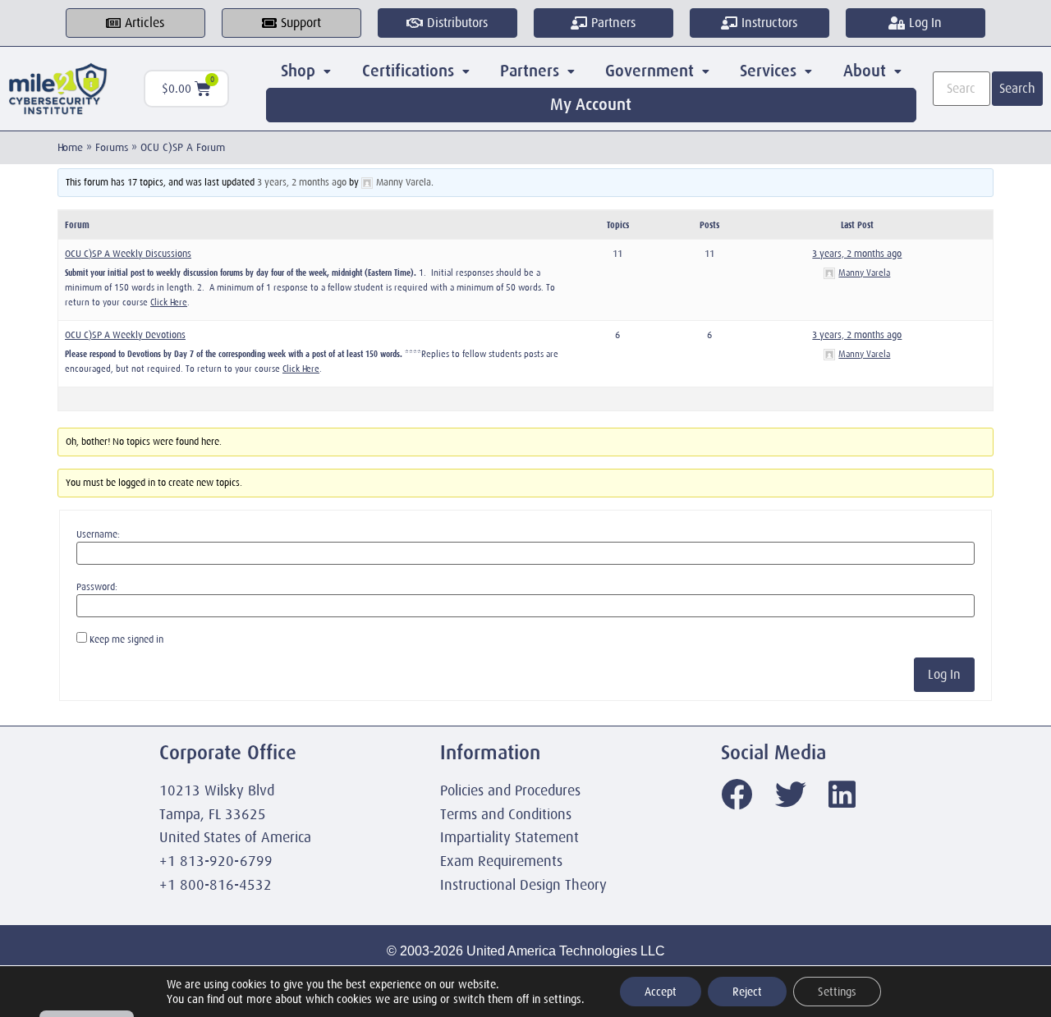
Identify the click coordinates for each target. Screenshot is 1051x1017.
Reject (747, 991)
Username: (98, 534)
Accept (661, 991)
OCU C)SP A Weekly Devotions (125, 335)
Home (70, 147)
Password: (96, 587)
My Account (590, 104)
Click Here (168, 302)
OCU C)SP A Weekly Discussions (128, 253)
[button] (306, 71)
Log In (944, 674)
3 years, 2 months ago (302, 182)
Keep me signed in (126, 639)
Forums (111, 147)
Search (1017, 88)
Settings (837, 991)
